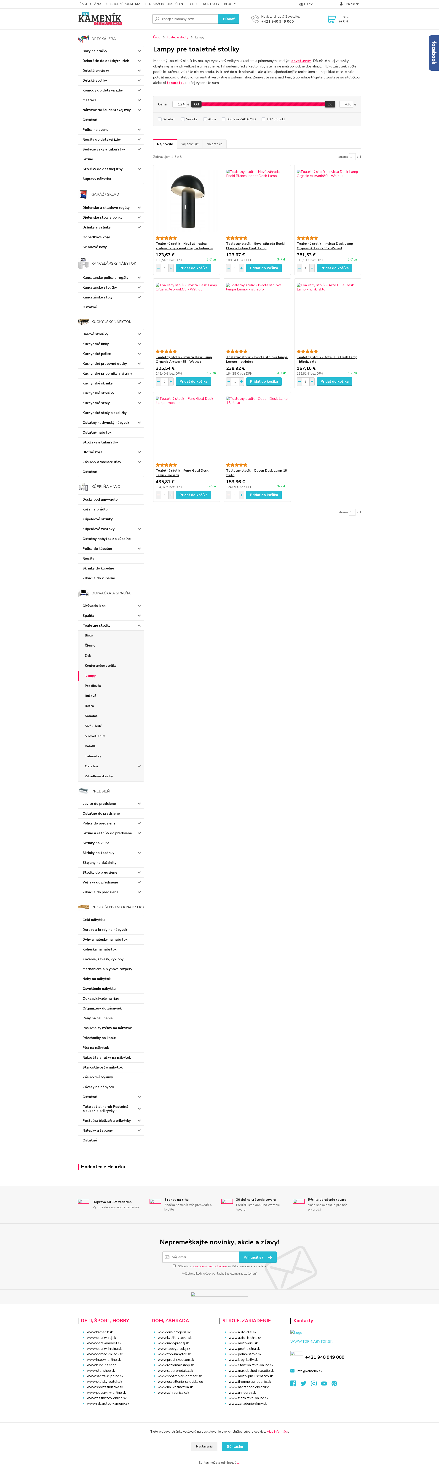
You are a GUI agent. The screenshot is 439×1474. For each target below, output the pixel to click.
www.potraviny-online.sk (106, 1392)
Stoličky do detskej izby (103, 169)
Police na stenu (95, 129)
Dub (88, 655)
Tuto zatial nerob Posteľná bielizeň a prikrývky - (105, 1108)
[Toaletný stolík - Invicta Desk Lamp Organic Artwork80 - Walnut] (328, 200)
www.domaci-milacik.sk (105, 1354)
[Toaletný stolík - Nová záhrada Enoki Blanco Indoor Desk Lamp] (257, 200)
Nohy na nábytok (97, 979)
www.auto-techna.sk (245, 1337)
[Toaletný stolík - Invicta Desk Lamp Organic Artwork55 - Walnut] (187, 314)
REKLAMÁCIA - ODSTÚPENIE (165, 4)
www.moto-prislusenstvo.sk (251, 1376)
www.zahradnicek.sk (173, 1392)
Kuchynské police (97, 354)
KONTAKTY (211, 4)
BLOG (228, 4)
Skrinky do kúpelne (98, 568)
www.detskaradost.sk (104, 1343)
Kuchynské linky (96, 344)
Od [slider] (196, 104)
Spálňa (88, 615)
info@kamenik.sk (309, 1371)
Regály (88, 558)
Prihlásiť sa (254, 1257)
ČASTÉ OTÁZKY (91, 4)
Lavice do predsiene (99, 803)
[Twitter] (306, 1385)
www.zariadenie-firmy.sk (248, 1403)
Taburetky (93, 756)
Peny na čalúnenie (98, 1018)
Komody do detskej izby (103, 90)
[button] (181, 1401)
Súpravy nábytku (97, 179)
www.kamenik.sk (100, 1332)
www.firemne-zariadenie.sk (250, 1381)
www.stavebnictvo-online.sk (251, 1365)
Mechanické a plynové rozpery (107, 969)
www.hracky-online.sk (104, 1359)
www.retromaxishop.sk (176, 1365)
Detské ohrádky (96, 70)
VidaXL (90, 746)
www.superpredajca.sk (175, 1370)
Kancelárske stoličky (100, 287)
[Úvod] (113, 19)
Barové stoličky (95, 334)
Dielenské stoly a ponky (102, 217)
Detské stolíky (95, 80)
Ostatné (90, 120)
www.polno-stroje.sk (245, 1354)
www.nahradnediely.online (249, 1387)
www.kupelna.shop (102, 1365)
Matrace (89, 100)
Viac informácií (277, 1431)
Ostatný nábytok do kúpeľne (107, 539)
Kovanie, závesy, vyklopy (103, 959)
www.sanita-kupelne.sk (105, 1376)
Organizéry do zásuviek (102, 1008)
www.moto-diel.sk (243, 1343)
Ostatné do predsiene (101, 813)
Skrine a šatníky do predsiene (107, 833)
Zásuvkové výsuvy (98, 1077)
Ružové (90, 696)
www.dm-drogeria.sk (174, 1332)
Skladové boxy (95, 247)
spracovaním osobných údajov (210, 1266)
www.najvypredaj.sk (173, 1343)
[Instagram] (316, 1385)
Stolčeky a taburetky (100, 442)
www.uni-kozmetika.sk (175, 1387)
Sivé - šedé (93, 726)
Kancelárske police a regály (105, 277)
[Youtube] (326, 1385)
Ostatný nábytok (97, 432)
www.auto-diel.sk (242, 1332)
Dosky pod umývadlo (100, 499)
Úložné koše (92, 452)
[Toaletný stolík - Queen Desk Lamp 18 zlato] (257, 427)
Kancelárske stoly (97, 297)
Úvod (157, 37)
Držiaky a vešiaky (97, 227)
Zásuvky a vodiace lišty (102, 462)
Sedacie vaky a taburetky (104, 149)
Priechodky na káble (99, 1038)
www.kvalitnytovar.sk (175, 1337)
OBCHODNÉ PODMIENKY (123, 4)
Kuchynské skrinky (98, 383)
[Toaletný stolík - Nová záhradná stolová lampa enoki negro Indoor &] (187, 200)
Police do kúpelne (97, 548)
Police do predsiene (99, 823)
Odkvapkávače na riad (101, 998)
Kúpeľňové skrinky (98, 519)
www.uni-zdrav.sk (242, 1392)
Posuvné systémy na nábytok (107, 1028)
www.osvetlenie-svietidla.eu (180, 1381)
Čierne (90, 645)
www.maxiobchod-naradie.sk (251, 1370)
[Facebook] (295, 1385)
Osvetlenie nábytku (99, 988)
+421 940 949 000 (277, 21)
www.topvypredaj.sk (174, 1348)
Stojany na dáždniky (99, 862)
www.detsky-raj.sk (101, 1337)
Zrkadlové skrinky (99, 776)
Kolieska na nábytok (99, 949)
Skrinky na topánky (98, 853)
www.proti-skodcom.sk (176, 1359)
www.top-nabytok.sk (174, 1354)
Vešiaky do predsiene (100, 882)
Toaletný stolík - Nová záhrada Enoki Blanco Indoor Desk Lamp (255, 246)
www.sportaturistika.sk (105, 1387)
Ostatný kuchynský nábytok (106, 422)
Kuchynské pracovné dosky (105, 363)
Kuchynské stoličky (98, 393)
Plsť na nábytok (96, 1047)
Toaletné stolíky (96, 625)
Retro (89, 706)
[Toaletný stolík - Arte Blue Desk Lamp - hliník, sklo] (328, 314)
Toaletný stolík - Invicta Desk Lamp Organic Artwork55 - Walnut (184, 359)
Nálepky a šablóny (98, 1130)
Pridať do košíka (193, 268)
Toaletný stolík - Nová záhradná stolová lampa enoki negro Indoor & (184, 246)
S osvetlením (95, 736)
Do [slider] (330, 104)
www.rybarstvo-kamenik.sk (108, 1403)
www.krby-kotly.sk (243, 1359)
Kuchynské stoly (96, 403)
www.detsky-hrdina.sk (104, 1348)
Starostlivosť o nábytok (103, 1067)
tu (238, 1463)
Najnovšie (165, 144)
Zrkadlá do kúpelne (99, 578)
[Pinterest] (334, 1385)
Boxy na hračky (95, 51)
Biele (89, 635)
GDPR (194, 4)
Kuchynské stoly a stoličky (105, 413)
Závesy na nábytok (98, 1087)
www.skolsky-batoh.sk (104, 1381)
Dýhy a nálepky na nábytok (105, 939)
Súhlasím (235, 1446)
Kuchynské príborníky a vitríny (107, 373)
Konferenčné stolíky (100, 665)
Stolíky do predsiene (100, 872)
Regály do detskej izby (102, 139)
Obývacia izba (94, 606)
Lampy (91, 676)
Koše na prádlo (95, 509)
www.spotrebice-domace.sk (180, 1376)
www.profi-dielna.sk (244, 1348)
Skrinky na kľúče (96, 843)
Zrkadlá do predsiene (100, 892)
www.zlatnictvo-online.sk (106, 1398)
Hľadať (229, 18)
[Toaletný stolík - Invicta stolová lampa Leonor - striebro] (257, 314)
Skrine (88, 159)
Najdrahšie (214, 144)
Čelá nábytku (94, 920)
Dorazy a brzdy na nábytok (105, 929)
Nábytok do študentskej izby (107, 110)
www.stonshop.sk (101, 1370)
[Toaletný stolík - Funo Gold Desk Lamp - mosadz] (187, 427)
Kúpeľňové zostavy (99, 529)
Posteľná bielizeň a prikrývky (107, 1120)
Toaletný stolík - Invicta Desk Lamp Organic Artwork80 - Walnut (325, 246)
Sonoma (91, 716)
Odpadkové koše (96, 237)
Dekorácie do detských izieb (106, 61)
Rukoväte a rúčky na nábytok (107, 1057)
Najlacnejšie (190, 144)
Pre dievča (93, 686)
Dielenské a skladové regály (106, 207)
